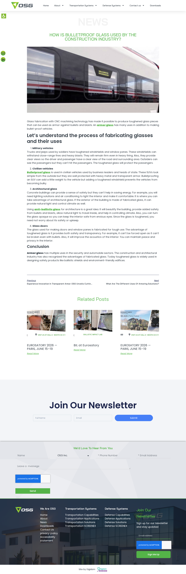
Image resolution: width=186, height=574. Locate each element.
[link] (22, 5)
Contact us (135, 5)
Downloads (155, 5)
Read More (33, 354)
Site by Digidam (87, 569)
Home (46, 5)
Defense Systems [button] (112, 5)
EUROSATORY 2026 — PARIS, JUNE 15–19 (42, 347)
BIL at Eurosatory (86, 345)
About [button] (57, 5)
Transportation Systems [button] (81, 5)
